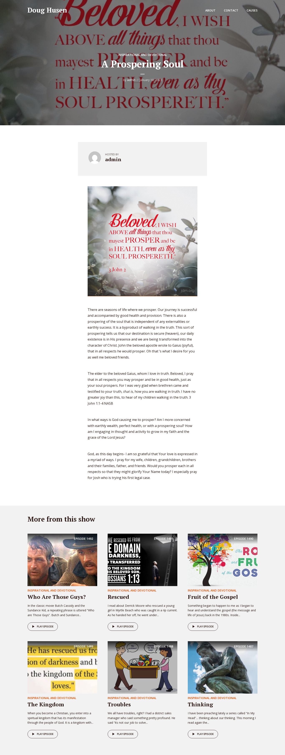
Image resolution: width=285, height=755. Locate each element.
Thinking (200, 704)
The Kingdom (46, 704)
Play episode (45, 626)
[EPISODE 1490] (222, 559)
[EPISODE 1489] (62, 667)
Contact (231, 10)
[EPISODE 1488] (142, 667)
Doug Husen (47, 10)
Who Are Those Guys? (57, 596)
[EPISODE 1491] (142, 559)
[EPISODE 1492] (62, 559)
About (210, 10)
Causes (252, 10)
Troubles (119, 704)
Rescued (118, 596)
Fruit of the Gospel (213, 596)
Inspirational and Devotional (142, 55)
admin (131, 80)
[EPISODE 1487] (222, 667)
